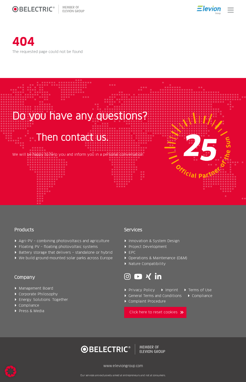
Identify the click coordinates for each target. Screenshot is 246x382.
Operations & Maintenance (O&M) (158, 258)
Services (133, 230)
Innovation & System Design (154, 241)
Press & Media (31, 311)
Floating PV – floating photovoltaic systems (58, 247)
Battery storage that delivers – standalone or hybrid (65, 252)
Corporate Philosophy (38, 294)
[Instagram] (127, 277)
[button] (230, 10)
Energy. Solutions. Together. (43, 300)
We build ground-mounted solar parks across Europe (66, 258)
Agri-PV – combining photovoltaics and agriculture (64, 241)
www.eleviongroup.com (123, 366)
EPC (132, 252)
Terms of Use (200, 290)
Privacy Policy (142, 290)
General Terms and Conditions (155, 296)
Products (24, 230)
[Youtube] (138, 277)
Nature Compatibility (147, 264)
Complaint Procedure (147, 301)
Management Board (36, 288)
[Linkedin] (158, 277)
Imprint (171, 290)
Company (24, 277)
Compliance (29, 305)
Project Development (148, 247)
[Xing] (148, 277)
